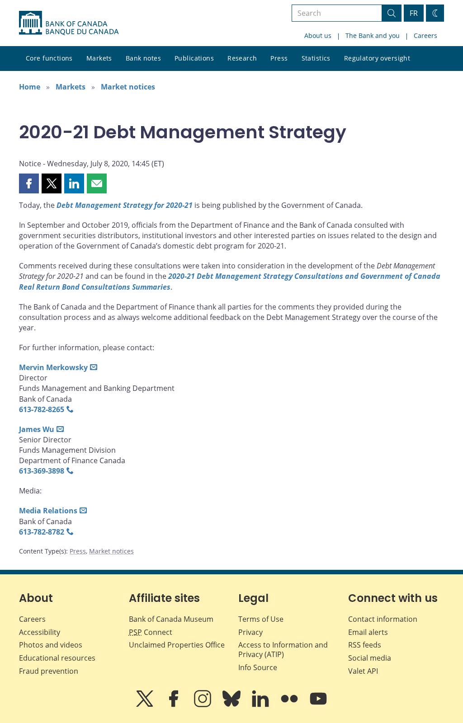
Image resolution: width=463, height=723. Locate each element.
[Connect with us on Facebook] (174, 705)
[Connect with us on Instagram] (203, 705)
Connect (150, 632)
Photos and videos (50, 645)
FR (414, 13)
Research (242, 58)
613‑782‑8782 (41, 532)
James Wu (36, 429)
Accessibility (39, 632)
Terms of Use (260, 619)
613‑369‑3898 (41, 471)
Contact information (382, 619)
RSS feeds (364, 645)
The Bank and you (372, 35)
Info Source (257, 667)
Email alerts (368, 632)
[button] (29, 183)
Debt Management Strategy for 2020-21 (125, 205)
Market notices (128, 87)
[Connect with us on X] (145, 705)
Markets (99, 58)
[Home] (68, 23)
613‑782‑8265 (41, 409)
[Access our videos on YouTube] (318, 705)
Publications (194, 58)
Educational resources (57, 658)
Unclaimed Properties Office (177, 645)
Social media (369, 658)
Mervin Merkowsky (53, 367)
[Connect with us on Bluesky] (232, 705)
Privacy (250, 632)
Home (29, 87)
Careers (425, 35)
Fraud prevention (48, 671)
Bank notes (143, 58)
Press (279, 58)
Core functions (49, 58)
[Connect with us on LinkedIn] (261, 705)
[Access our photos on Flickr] (290, 705)
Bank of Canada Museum (171, 619)
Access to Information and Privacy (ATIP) (283, 649)
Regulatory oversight (377, 58)
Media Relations (48, 511)
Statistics (316, 58)
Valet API (363, 671)
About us (317, 35)
